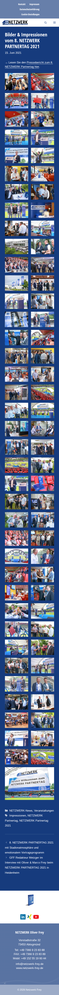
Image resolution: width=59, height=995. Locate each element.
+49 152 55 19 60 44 (33, 958)
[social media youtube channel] (36, 917)
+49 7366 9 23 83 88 (32, 950)
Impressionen (17, 815)
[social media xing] (29, 917)
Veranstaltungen (44, 810)
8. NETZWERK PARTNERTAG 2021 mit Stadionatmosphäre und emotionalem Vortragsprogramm (29, 847)
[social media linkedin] (23, 917)
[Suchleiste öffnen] (45, 23)
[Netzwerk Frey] (15, 23)
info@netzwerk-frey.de (29, 964)
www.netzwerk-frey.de (29, 968)
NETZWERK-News (20, 810)
